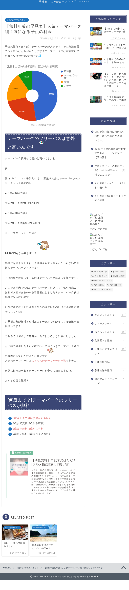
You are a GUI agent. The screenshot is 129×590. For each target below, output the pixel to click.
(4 (34, 418)
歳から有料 (42, 418)
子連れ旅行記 (98, 285)
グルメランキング (100, 272)
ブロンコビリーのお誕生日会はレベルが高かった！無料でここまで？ (110, 170)
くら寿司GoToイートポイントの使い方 (110, 185)
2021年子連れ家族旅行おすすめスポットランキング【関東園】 (110, 153)
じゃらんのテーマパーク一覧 (49, 360)
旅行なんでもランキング (102, 289)
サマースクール (118, 272)
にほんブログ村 (99, 229)
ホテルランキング (100, 276)
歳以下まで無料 (23, 418)
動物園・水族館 (118, 276)
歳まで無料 (21, 428)
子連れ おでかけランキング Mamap (64, 1)
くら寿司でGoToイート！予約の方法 (110, 198)
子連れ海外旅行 (115, 285)
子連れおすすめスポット (17, 20)
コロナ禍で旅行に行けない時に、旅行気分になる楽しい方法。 (110, 136)
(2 (29, 428)
